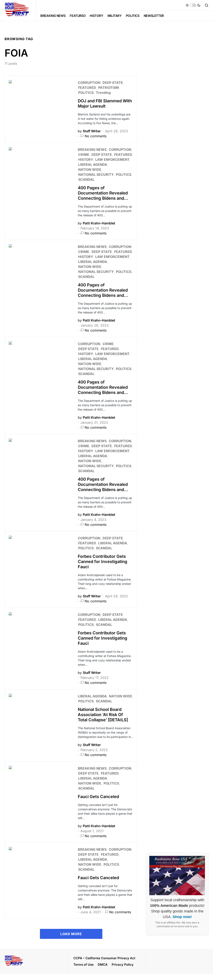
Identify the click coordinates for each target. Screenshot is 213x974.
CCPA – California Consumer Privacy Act (104, 958)
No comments (95, 136)
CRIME (83, 154)
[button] (193, 5)
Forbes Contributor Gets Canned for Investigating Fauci (102, 561)
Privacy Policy (123, 965)
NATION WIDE (89, 169)
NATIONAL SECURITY (96, 174)
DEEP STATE (113, 82)
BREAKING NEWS (92, 149)
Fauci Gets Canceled (98, 796)
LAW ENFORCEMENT (112, 159)
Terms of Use (83, 965)
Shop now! (182, 917)
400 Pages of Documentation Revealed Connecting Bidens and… (103, 193)
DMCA (103, 965)
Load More (71, 934)
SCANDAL (86, 179)
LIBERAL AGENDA (92, 164)
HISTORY (85, 159)
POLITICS (86, 92)
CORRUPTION (89, 82)
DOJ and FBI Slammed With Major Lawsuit (105, 103)
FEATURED (87, 87)
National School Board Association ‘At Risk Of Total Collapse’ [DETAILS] (103, 714)
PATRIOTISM (108, 87)
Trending (103, 92)
